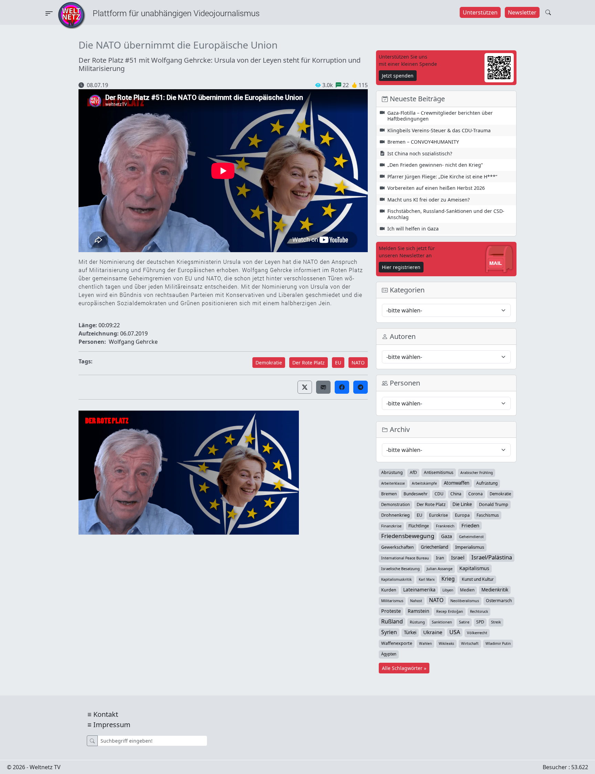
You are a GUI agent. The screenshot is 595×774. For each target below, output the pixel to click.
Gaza (446, 536)
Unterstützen (480, 12)
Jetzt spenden (398, 75)
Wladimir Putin (498, 643)
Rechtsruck (479, 611)
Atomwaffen (456, 483)
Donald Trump (493, 504)
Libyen (447, 590)
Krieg (448, 578)
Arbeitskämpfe (424, 483)
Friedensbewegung (407, 536)
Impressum (112, 724)
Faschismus (488, 515)
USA (454, 632)
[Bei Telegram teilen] (360, 387)
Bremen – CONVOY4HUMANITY (423, 141)
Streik (496, 622)
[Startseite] (71, 15)
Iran (440, 558)
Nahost (416, 600)
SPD (480, 622)
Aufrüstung (487, 483)
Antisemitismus (438, 472)
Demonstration (395, 504)
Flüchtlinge (418, 525)
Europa (462, 515)
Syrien (389, 632)
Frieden (470, 525)
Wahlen (425, 643)
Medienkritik (494, 590)
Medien (467, 589)
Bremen (389, 494)
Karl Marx (427, 579)
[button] (305, 387)
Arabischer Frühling (476, 472)
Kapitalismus (474, 568)
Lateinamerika (419, 589)
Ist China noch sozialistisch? (419, 153)
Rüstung (417, 622)
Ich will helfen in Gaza (413, 228)
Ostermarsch (499, 600)
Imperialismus (469, 547)
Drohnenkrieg (395, 515)
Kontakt (105, 714)
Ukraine (432, 632)
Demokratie (268, 362)
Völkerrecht (477, 632)
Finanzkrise (391, 525)
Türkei (410, 632)
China (455, 494)
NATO (358, 362)
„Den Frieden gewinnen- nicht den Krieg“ (435, 165)
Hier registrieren (401, 267)
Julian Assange (439, 568)
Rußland (392, 621)
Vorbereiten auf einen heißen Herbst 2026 (436, 188)
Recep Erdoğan (449, 611)
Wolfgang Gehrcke (133, 341)
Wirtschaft (470, 643)
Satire (464, 622)
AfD (413, 472)
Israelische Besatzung (400, 568)
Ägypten (388, 654)
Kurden (388, 590)
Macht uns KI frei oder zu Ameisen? (428, 199)
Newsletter (522, 12)
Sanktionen (442, 622)
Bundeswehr (416, 493)
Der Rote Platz (308, 362)
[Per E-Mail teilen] (323, 387)
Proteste (391, 611)
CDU (439, 494)
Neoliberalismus (464, 600)
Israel (457, 557)
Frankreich (445, 525)
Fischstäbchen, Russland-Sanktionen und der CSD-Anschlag (445, 214)
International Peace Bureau (405, 558)
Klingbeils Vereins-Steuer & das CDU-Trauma (439, 130)
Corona (475, 494)
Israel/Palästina (491, 557)
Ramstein (418, 611)
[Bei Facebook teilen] (342, 387)
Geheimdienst (471, 536)
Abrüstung (392, 472)
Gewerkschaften (397, 547)
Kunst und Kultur (478, 579)
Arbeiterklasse (393, 483)
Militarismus (392, 600)
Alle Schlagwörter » (404, 668)
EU (338, 362)
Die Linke (462, 504)
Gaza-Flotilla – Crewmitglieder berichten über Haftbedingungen (440, 116)
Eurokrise (438, 515)
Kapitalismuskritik (396, 579)
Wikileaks (446, 643)
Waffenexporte (396, 643)
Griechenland (434, 547)
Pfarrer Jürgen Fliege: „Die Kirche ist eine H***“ (442, 176)
